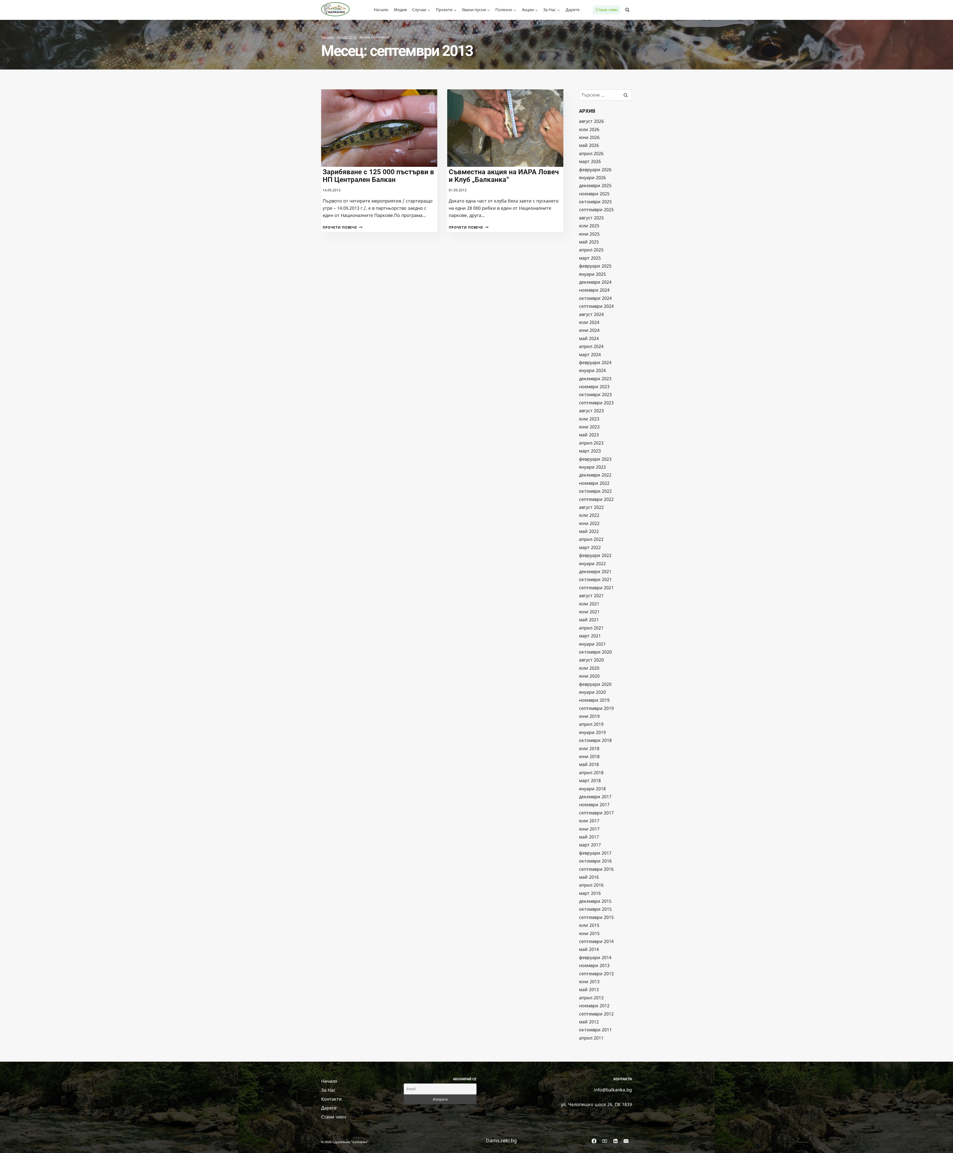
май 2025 (589, 242)
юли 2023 (589, 419)
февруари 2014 (595, 957)
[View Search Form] (627, 9)
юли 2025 (589, 226)
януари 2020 (592, 692)
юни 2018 (589, 756)
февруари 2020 (595, 684)
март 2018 (590, 780)
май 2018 (589, 764)
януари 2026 (592, 177)
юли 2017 (589, 821)
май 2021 (589, 620)
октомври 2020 (595, 652)
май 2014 (589, 949)
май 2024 (589, 338)
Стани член (607, 9)
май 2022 (589, 531)
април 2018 (591, 772)
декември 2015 (595, 901)
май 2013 (589, 989)
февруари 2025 (595, 266)
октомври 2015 (595, 909)
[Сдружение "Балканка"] (336, 10)
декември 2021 (595, 571)
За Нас (328, 1090)
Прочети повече (342, 227)
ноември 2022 (594, 483)
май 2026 (589, 145)
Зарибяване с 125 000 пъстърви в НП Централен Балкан (378, 176)
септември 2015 (596, 917)
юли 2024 (589, 322)
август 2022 (591, 507)
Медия (400, 9)
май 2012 (589, 1022)
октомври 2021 (595, 579)
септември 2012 (596, 1014)
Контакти (331, 1099)
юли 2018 (589, 748)
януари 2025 (592, 274)
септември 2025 (596, 209)
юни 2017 (589, 829)
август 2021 (591, 595)
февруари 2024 (595, 362)
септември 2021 (596, 588)
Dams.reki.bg (501, 1140)
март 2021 (590, 636)
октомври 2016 (595, 861)
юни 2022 (589, 523)
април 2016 (591, 885)
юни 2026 (589, 137)
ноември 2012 (594, 1006)
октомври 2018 (595, 740)
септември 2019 (596, 708)
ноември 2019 (594, 700)
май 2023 (589, 435)
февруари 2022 (595, 555)
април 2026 (591, 153)
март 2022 (590, 547)
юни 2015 (589, 933)
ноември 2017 (594, 804)
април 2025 (591, 250)
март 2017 (590, 845)
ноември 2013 (594, 965)
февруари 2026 (595, 170)
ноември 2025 (594, 194)
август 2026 (591, 121)
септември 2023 (596, 403)
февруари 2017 (595, 853)
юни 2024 (589, 330)
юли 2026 (589, 129)
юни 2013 (589, 981)
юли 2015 (589, 925)
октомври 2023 (595, 394)
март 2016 (590, 893)
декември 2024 (595, 282)
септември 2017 (596, 813)
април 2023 (591, 443)
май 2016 (589, 877)
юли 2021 (589, 604)
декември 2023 (595, 379)
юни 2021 (589, 612)
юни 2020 (589, 676)
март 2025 (590, 258)
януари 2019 (592, 732)
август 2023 (591, 411)
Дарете (572, 9)
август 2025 (591, 218)
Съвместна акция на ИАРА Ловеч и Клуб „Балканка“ (504, 176)
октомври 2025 (595, 202)
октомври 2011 (595, 1030)
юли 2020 (589, 668)
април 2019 (591, 724)
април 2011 (591, 1038)
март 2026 (590, 161)
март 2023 (590, 451)
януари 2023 (592, 467)
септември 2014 (596, 941)
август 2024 (591, 314)
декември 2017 (595, 797)
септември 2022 (596, 499)
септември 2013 (596, 974)
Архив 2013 (346, 37)
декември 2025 (595, 185)
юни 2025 (589, 234)
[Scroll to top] (942, 1144)
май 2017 (589, 837)
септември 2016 (596, 869)
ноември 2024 (594, 290)
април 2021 (591, 628)
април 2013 (591, 998)
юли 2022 (589, 515)
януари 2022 (592, 563)
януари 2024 (592, 370)
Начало (381, 9)
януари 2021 (592, 644)
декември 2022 (595, 475)
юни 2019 (589, 716)
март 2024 (590, 354)
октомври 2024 (595, 298)
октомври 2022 (595, 491)
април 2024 (591, 346)
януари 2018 (592, 789)
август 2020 (591, 660)
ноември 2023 (594, 386)
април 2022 (591, 539)
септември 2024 (596, 306)
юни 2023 (589, 427)
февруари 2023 (595, 459)
